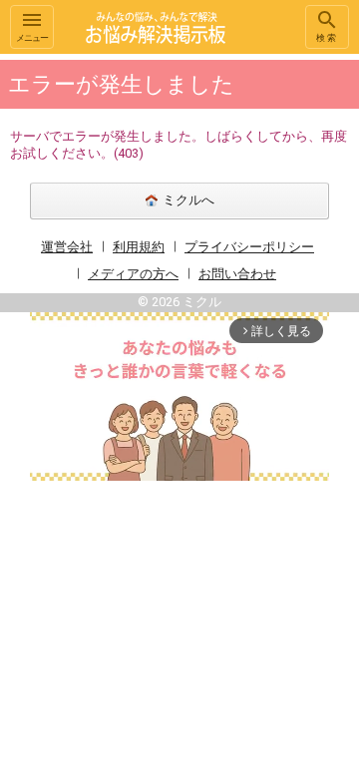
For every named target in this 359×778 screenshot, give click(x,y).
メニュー (32, 38)
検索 (327, 38)
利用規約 (139, 246)
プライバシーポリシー (249, 246)
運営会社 (67, 246)
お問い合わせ (237, 273)
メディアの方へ (133, 273)
